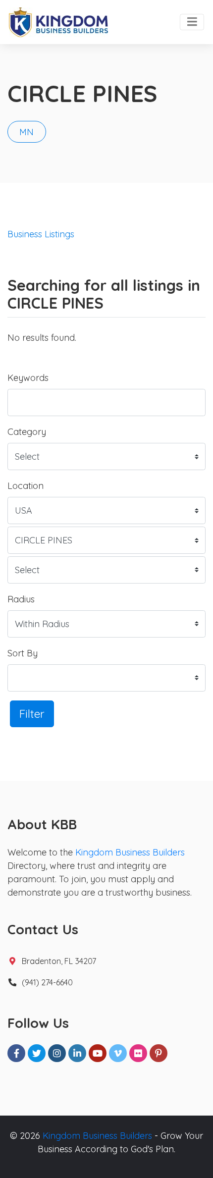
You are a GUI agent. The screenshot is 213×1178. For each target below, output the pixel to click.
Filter (32, 713)
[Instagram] (57, 1053)
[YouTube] (97, 1053)
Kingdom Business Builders (130, 852)
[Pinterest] (158, 1053)
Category (26, 431)
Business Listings (40, 234)
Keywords (28, 377)
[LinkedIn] (77, 1053)
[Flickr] (138, 1053)
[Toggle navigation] (192, 22)
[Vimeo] (118, 1053)
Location (25, 485)
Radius (21, 599)
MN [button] (26, 132)
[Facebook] (16, 1053)
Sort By (22, 653)
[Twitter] (37, 1053)
